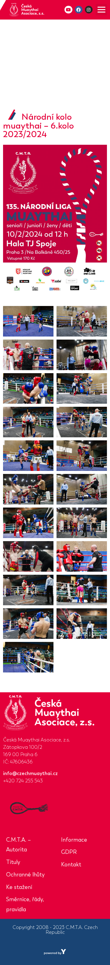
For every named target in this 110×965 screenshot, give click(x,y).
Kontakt (71, 864)
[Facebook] (78, 9)
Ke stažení (19, 887)
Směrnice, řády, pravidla (25, 904)
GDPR (69, 852)
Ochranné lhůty (25, 874)
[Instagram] (89, 9)
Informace (74, 839)
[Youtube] (68, 9)
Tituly (13, 862)
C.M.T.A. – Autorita (18, 844)
